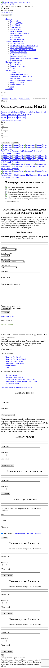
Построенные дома (12, 62)
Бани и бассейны (16, 29)
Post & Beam (15, 37)
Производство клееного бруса (21, 76)
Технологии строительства (15, 41)
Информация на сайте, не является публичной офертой (16, 387)
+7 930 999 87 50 (7, 4)
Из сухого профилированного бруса (24, 46)
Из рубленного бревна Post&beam (23, 50)
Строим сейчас (16, 64)
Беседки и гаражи (17, 39)
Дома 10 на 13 (24, 99)
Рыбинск (4, 662)
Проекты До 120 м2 (13, 357)
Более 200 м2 (15, 25)
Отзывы (13, 68)
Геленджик (10, 660)
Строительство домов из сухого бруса (20, 379)
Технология (5, 259)
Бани (7, 367)
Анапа (3, 660)
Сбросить (15, 143)
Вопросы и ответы (17, 82)
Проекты (8, 19)
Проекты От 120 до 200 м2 (15, 359)
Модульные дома (12, 383)
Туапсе (29, 662)
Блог (12, 87)
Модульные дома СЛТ (18, 35)
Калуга (18, 660)
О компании (10, 70)
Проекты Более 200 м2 (14, 361)
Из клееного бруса (17, 44)
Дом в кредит (15, 78)
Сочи (24, 662)
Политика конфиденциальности (13, 331)
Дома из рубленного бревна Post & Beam (21, 381)
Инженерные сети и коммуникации (24, 58)
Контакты (9, 89)
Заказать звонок (7, 11)
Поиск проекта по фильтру (11, 120)
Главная (5, 99)
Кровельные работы (18, 56)
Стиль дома (5, 265)
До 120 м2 (14, 21)
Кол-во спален (6, 253)
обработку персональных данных (28, 533)
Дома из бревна (16, 31)
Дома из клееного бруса (19, 33)
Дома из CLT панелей (18, 52)
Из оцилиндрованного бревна (21, 48)
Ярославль (37, 662)
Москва (24, 660)
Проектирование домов (19, 74)
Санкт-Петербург (15, 662)
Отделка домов (16, 60)
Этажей (4, 247)
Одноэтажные (15, 27)
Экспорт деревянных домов (21, 80)
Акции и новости (17, 85)
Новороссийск (33, 660)
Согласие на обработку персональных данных (19, 333)
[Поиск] (2, 95)
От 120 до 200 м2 (16, 23)
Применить (5, 143)
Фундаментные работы (19, 54)
